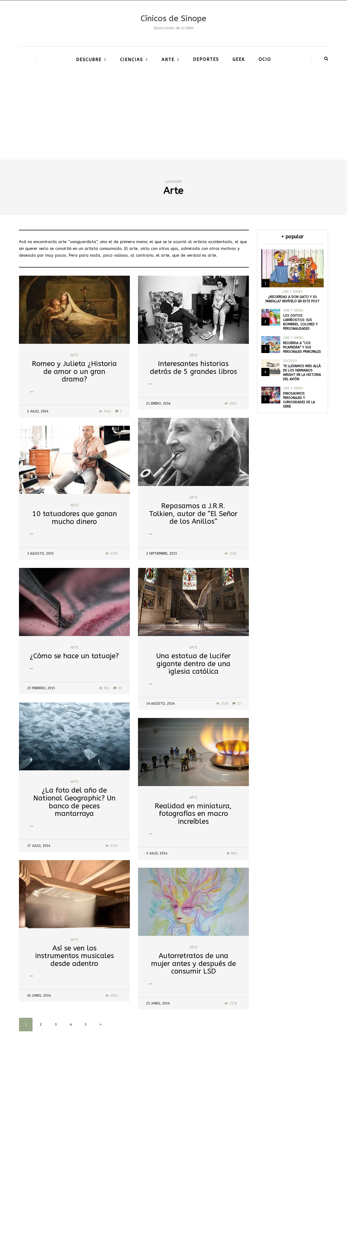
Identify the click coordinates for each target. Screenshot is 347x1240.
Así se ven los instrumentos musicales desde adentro (74, 956)
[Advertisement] (173, 119)
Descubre (89, 59)
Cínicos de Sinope (173, 18)
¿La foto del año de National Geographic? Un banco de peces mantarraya (74, 802)
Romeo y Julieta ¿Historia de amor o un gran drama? (74, 371)
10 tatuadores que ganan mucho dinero (74, 518)
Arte (168, 59)
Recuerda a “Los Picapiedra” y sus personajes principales (302, 347)
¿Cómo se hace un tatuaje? (74, 656)
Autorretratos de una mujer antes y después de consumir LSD (193, 963)
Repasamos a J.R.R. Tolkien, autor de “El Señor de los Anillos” (193, 514)
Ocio (265, 59)
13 (239, 703)
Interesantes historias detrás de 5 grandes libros (193, 368)
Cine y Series (292, 291)
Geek (239, 59)
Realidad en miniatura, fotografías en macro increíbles (193, 814)
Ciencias (131, 59)
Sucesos (290, 361)
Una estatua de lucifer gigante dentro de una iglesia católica (193, 664)
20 (120, 688)
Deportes (206, 59)
